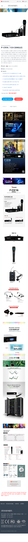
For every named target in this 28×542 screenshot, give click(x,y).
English (25, 1)
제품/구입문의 (8, 99)
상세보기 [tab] (5, 106)
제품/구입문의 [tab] (13, 106)
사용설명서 (18, 99)
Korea (19, 1)
